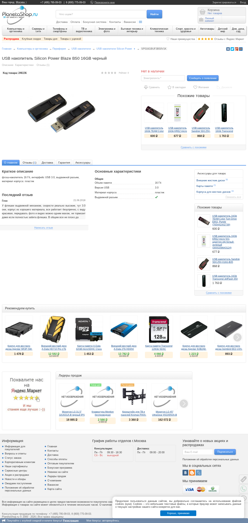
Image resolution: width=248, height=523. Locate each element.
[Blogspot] (192, 473)
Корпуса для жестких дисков (215, 191)
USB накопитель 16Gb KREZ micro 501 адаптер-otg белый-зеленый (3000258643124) (224, 242)
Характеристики (24, 65)
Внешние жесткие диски (212, 180)
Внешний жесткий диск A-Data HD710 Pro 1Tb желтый (53, 349)
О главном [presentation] (10, 162)
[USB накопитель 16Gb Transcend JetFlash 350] (224, 113)
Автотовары (207, 28)
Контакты (115, 21)
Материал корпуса (105, 192)
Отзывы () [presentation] (29, 162)
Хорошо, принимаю (178, 513)
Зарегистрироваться (224, 2)
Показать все (233, 196)
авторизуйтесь (110, 520)
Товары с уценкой (70, 38)
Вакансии (130, 21)
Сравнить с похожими (193, 147)
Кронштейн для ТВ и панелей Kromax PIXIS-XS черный (133, 414)
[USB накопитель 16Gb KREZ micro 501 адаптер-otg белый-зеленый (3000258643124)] (177, 113)
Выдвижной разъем (106, 197)
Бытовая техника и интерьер (132, 30)
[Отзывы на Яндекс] (26, 396)
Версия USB (102, 187)
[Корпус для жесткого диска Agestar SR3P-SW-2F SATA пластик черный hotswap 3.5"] (19, 329)
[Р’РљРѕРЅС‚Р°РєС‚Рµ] (228, 49)
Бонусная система (94, 21)
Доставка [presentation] (47, 162)
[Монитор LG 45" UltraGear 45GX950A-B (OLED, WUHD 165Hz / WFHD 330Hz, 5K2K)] (165, 396)
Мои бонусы (93, 520)
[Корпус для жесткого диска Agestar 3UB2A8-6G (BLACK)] (194, 329)
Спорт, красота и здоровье (185, 30)
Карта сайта (54, 489)
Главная (6, 48)
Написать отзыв (43, 227)
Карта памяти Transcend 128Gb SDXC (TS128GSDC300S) (158, 349)
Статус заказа (13, 457)
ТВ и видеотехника (84, 30)
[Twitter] (232, 49)
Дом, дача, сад (238, 30)
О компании (54, 480)
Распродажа (11, 38)
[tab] (11, 162)
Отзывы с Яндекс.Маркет (229, 39)
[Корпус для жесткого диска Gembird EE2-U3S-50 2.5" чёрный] (229, 329)
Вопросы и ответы (15, 453)
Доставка (62, 21)
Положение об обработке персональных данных (19, 489)
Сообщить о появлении (202, 78)
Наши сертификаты (16, 466)
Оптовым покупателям (60, 463)
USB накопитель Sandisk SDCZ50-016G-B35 (200, 131)
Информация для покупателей (15, 448)
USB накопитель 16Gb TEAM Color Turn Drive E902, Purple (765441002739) (224, 220)
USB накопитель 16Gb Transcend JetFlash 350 (224, 131)
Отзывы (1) (43, 65)
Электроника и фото (106, 30)
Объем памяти (103, 182)
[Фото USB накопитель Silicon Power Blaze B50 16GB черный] (65, 113)
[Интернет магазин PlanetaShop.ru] (21, 15)
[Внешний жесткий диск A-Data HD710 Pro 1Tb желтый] (54, 329)
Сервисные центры (16, 470)
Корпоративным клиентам (20, 462)
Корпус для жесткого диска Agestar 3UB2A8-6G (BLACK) (193, 349)
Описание (7, 65)
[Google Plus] (236, 49)
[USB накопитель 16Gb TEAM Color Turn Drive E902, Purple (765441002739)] (154, 113)
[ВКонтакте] (185, 473)
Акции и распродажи (17, 474)
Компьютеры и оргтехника (15, 30)
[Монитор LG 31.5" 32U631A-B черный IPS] (72, 396)
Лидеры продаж (56, 476)
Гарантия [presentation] (64, 162)
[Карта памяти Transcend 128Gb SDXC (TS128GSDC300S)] (159, 329)
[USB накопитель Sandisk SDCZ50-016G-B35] (201, 113)
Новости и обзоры (15, 479)
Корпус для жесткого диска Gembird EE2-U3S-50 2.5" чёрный (228, 349)
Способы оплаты (57, 459)
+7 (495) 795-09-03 (50, 2)
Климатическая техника (159, 30)
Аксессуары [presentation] (82, 162)
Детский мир (222, 30)
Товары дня (50, 38)
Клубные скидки (31, 38)
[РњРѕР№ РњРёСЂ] (241, 49)
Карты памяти (206, 186)
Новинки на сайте (57, 472)
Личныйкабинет (209, 19)
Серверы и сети (38, 30)
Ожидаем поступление (18, 483)
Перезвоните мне (105, 2)
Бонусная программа (59, 467)
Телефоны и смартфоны (60, 30)
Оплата (75, 21)
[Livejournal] (199, 473)
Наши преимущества (182, 39)
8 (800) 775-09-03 (75, 2)
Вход (243, 2)
